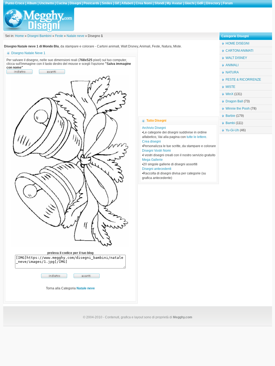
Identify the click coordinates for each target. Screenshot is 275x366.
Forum (228, 3)
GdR (200, 3)
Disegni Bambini (39, 36)
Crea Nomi (144, 3)
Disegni (75, 3)
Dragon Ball (234, 101)
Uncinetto (46, 3)
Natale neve (75, 36)
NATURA (232, 72)
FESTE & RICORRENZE (243, 79)
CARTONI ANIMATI (239, 51)
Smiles (107, 3)
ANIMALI (232, 65)
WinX (229, 94)
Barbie (230, 116)
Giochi (189, 3)
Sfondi (159, 3)
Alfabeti (127, 3)
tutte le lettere (196, 137)
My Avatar (174, 3)
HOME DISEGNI (237, 43)
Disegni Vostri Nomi (156, 150)
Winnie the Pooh (238, 108)
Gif (117, 3)
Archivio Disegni (154, 128)
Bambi (230, 123)
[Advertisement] (173, 20)
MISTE (230, 87)
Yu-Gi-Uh (232, 130)
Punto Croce (14, 3)
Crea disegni (151, 141)
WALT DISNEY (236, 58)
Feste (59, 36)
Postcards (91, 3)
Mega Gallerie (152, 160)
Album (32, 3)
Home (19, 36)
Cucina (61, 3)
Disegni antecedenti (156, 169)
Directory (213, 3)
